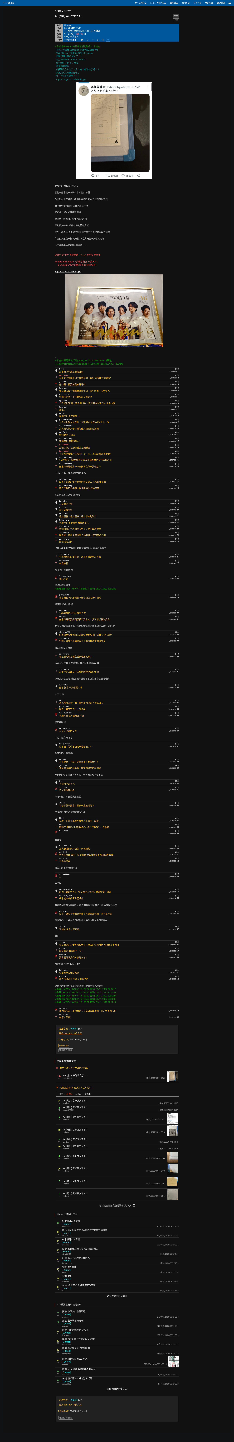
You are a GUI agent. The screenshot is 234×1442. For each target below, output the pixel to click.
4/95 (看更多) (70, 39)
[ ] (66, 1224)
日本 (70, 1028)
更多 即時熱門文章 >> (117, 1389)
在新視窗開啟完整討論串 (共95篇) (117, 1205)
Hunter (68, 11)
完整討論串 (64, 1087)
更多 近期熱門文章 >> (117, 1296)
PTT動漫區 (59, 11)
